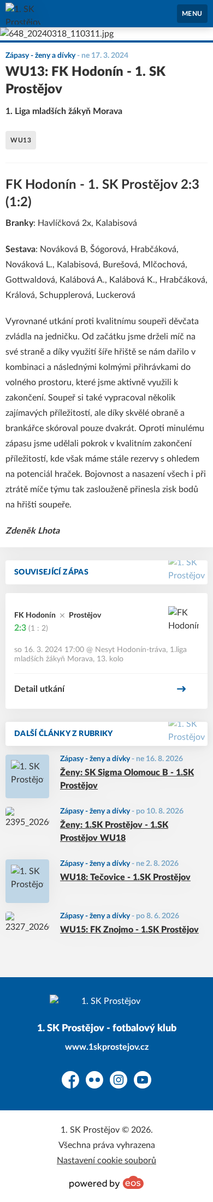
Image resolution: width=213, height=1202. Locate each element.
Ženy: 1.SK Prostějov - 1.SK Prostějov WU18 (114, 831)
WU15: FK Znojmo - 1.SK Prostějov (129, 929)
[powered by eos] (106, 1182)
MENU (192, 13)
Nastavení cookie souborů (106, 1160)
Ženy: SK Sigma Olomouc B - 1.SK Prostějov (127, 779)
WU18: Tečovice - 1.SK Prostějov (125, 877)
